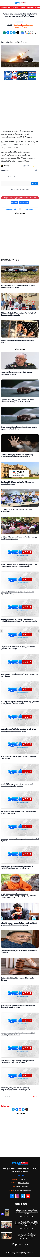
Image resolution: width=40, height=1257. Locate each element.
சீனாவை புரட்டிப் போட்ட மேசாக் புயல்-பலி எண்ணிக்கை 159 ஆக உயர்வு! (20, 840)
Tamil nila (5, 42)
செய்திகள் (17, 25)
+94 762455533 (23, 1183)
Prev (1, 631)
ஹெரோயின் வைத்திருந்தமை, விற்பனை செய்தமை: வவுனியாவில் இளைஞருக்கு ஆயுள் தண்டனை (17, 400)
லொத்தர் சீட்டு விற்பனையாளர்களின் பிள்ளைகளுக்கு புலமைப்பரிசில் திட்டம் (18, 483)
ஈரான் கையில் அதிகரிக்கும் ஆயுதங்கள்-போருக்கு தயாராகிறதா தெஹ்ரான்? (17, 373)
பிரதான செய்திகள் (21, 27)
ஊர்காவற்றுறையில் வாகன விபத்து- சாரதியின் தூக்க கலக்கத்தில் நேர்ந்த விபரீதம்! (18, 286)
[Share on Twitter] (11, 32)
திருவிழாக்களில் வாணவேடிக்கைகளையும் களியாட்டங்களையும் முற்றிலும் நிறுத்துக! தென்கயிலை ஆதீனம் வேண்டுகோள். (18, 895)
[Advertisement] (20, 107)
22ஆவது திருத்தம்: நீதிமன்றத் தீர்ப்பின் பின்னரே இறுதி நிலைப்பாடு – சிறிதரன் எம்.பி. (18, 314)
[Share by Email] (17, 32)
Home (9, 25)
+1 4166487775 (22, 1179)
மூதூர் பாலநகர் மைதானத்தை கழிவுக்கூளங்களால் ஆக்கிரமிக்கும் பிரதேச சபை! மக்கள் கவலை (17, 867)
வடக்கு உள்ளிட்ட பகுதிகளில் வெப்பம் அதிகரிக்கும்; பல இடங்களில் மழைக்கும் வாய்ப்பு (18, 1006)
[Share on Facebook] (7, 32)
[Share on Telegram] (14, 32)
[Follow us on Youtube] (26, 1109)
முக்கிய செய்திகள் (10, 209)
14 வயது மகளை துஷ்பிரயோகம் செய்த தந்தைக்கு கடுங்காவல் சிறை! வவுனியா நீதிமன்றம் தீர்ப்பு (17, 455)
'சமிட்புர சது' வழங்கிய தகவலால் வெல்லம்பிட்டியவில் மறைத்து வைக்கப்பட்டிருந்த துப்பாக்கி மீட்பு (17, 1061)
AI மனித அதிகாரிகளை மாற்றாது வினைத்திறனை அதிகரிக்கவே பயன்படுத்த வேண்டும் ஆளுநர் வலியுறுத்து (19, 620)
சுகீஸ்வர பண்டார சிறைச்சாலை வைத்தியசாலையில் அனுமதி (26, 1235)
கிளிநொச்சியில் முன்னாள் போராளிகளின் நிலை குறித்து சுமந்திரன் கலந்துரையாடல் (19, 538)
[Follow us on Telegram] (13, 1109)
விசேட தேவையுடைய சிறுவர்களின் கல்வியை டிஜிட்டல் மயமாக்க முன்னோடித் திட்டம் (18, 1034)
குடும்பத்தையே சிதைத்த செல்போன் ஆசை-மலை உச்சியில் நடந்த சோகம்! (19, 675)
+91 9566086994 (22, 1186)
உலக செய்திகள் (27, 25)
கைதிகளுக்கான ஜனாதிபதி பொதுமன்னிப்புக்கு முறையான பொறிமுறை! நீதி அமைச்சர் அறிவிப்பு (20, 702)
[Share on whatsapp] (4, 32)
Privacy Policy (20, 1175)
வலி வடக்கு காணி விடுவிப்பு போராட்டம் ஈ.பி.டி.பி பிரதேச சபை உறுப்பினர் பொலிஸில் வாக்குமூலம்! (18, 730)
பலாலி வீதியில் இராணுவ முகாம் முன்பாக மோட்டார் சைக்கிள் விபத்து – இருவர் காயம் (17, 785)
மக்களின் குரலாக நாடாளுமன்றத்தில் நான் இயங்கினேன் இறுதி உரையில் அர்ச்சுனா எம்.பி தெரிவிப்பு (19, 924)
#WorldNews (18, 22)
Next (38, 631)
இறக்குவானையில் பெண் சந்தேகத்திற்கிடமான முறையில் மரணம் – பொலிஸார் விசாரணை (19, 428)
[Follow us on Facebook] (16, 1109)
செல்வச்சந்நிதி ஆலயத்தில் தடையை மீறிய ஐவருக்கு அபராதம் (17, 979)
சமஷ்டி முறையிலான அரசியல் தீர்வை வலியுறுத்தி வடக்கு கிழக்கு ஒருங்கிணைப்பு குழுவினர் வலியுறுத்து (19, 565)
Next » (35, 1097)
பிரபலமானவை (29, 209)
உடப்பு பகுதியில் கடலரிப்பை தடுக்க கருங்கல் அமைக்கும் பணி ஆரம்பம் (18, 757)
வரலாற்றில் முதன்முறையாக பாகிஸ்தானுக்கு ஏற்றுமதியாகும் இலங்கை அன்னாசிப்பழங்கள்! (15, 1088)
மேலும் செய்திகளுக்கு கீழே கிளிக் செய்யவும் (20, 198)
